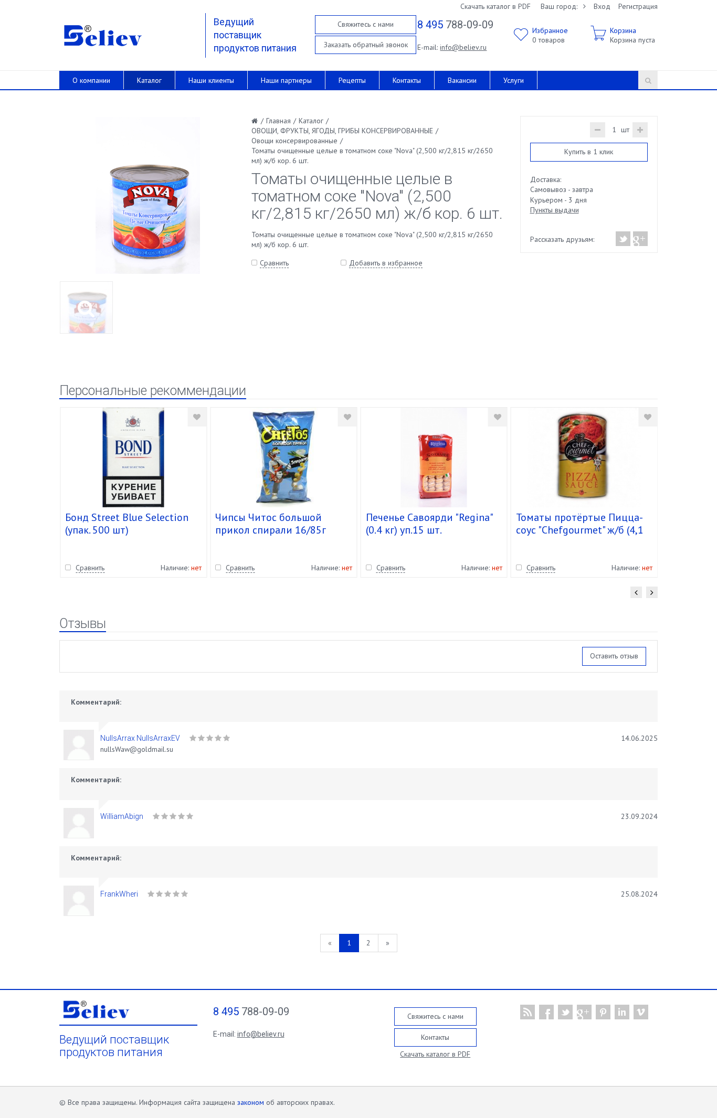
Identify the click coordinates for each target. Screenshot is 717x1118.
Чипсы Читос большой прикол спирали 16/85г (270, 523)
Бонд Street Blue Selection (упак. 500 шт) (126, 523)
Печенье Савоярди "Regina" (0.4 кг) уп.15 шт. (429, 523)
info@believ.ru (463, 47)
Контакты (407, 80)
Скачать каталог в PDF (495, 6)
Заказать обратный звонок (366, 44)
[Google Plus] (640, 238)
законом (250, 1102)
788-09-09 (455, 24)
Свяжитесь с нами (366, 24)
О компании (91, 80)
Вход (602, 6)
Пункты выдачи (554, 210)
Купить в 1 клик (588, 151)
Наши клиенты (211, 80)
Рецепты (352, 80)
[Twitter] (623, 238)
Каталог (149, 80)
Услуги (513, 80)
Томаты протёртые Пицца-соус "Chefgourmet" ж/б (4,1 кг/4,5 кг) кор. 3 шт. (580, 529)
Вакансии (462, 80)
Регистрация (638, 6)
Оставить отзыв (614, 656)
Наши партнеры (286, 80)
